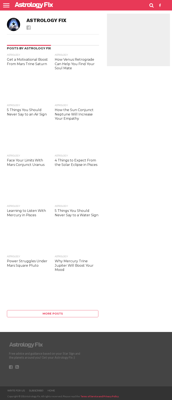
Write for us (16, 390)
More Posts (53, 313)
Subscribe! (36, 390)
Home (51, 390)
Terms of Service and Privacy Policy (99, 396)
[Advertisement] (138, 40)
